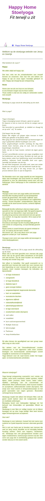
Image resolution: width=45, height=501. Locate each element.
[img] (22, 21)
